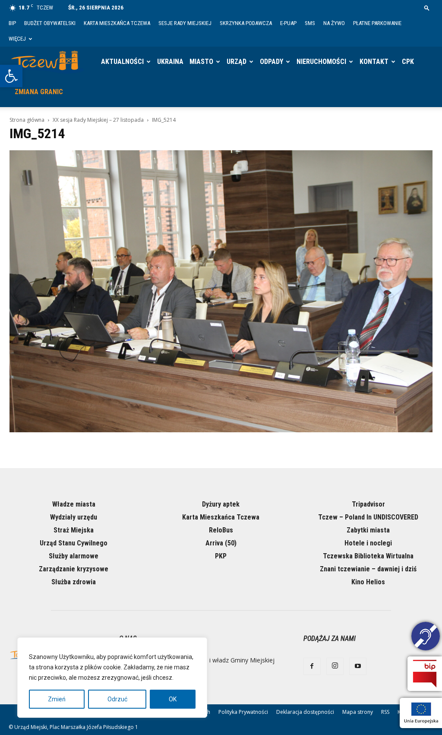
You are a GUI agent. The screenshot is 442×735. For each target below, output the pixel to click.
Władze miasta (73, 504)
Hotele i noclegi (368, 543)
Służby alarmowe (73, 556)
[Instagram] (335, 666)
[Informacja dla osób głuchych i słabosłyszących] (425, 637)
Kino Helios (368, 582)
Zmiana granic (39, 92)
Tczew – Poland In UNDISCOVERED (368, 517)
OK (173, 699)
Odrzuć (117, 699)
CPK (408, 61)
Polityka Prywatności (243, 712)
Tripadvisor (368, 504)
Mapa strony (357, 712)
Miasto (201, 61)
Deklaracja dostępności (305, 712)
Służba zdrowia (73, 582)
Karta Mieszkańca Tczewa (117, 23)
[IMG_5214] (221, 430)
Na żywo (334, 23)
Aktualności (122, 61)
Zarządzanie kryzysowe (73, 569)
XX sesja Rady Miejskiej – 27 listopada (98, 120)
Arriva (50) (221, 543)
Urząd (236, 61)
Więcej (17, 38)
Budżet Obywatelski (50, 23)
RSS (385, 712)
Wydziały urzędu (73, 517)
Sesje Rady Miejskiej (185, 23)
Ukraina (170, 61)
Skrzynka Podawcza (246, 23)
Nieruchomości (321, 61)
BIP (12, 23)
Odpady (271, 61)
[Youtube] (357, 666)
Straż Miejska (74, 530)
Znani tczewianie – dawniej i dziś (368, 569)
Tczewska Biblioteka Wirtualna (368, 556)
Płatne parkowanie (377, 23)
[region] (112, 677)
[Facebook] (312, 666)
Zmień (57, 699)
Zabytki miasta (368, 530)
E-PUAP (288, 23)
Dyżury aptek (221, 504)
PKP (221, 556)
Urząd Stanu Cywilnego (73, 543)
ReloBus (221, 530)
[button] (11, 76)
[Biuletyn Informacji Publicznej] (424, 673)
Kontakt (374, 61)
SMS (310, 23)
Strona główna (26, 120)
